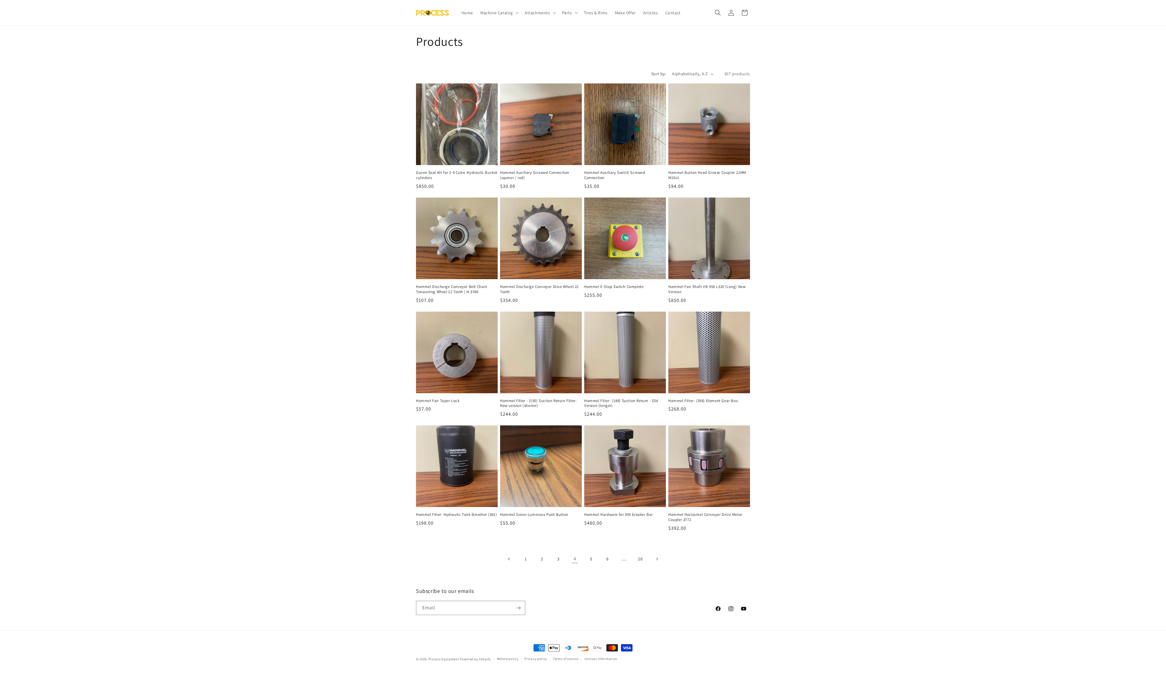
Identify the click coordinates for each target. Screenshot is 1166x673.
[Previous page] (509, 559)
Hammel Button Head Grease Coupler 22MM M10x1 (707, 175)
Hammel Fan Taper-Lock (438, 400)
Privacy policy (535, 659)
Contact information (601, 659)
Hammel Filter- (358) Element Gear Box (703, 400)
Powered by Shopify (475, 659)
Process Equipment (443, 659)
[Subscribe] (518, 608)
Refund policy (508, 659)
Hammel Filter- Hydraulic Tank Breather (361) (456, 514)
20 (640, 559)
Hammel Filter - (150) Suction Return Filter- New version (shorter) (538, 403)
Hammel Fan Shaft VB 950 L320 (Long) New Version (706, 289)
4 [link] (575, 559)
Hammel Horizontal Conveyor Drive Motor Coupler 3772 (705, 517)
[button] (499, 12)
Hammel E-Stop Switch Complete (613, 286)
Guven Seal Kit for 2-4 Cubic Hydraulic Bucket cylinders (456, 175)
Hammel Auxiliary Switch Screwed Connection (614, 175)
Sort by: (658, 73)
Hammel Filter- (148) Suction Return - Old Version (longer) (621, 403)
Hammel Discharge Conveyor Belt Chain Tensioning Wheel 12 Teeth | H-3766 (451, 289)
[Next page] (656, 559)
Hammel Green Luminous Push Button (534, 514)
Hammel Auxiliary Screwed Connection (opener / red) (534, 175)
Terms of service (565, 659)
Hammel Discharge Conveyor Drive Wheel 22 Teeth (539, 289)
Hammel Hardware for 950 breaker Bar (618, 514)
